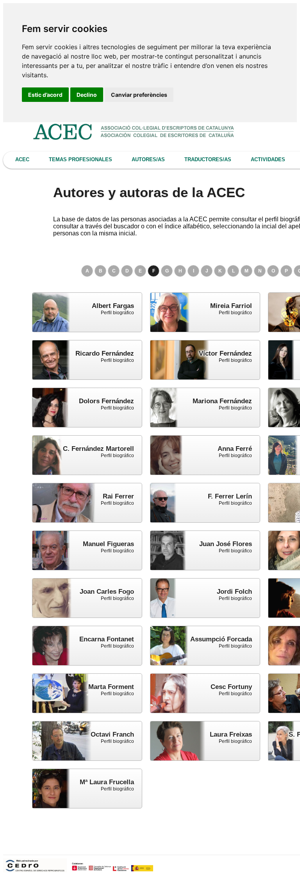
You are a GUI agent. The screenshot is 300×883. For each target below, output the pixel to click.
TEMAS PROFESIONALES (80, 159)
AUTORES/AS (148, 159)
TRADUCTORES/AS (207, 159)
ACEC (22, 159)
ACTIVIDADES (268, 159)
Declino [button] (87, 94)
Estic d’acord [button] (45, 94)
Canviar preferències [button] (139, 94)
